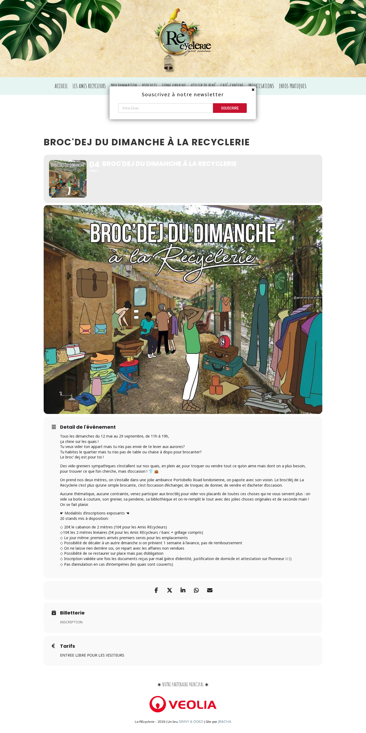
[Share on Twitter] (169, 590)
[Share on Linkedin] (183, 590)
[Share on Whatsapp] (196, 590)
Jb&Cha (224, 721)
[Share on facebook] (156, 590)
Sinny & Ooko (191, 721)
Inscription (71, 622)
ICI (287, 558)
